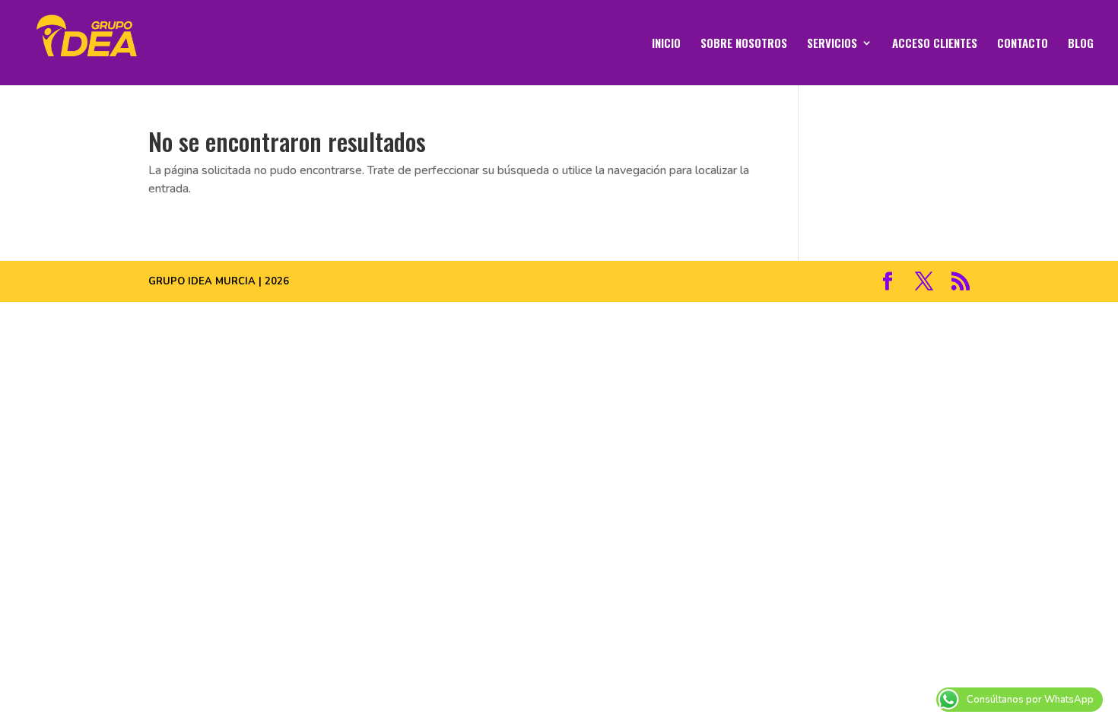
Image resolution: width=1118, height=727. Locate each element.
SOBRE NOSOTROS (743, 44)
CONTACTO (1022, 44)
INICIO (666, 44)
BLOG (1081, 44)
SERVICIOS (832, 44)
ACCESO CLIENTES (934, 44)
